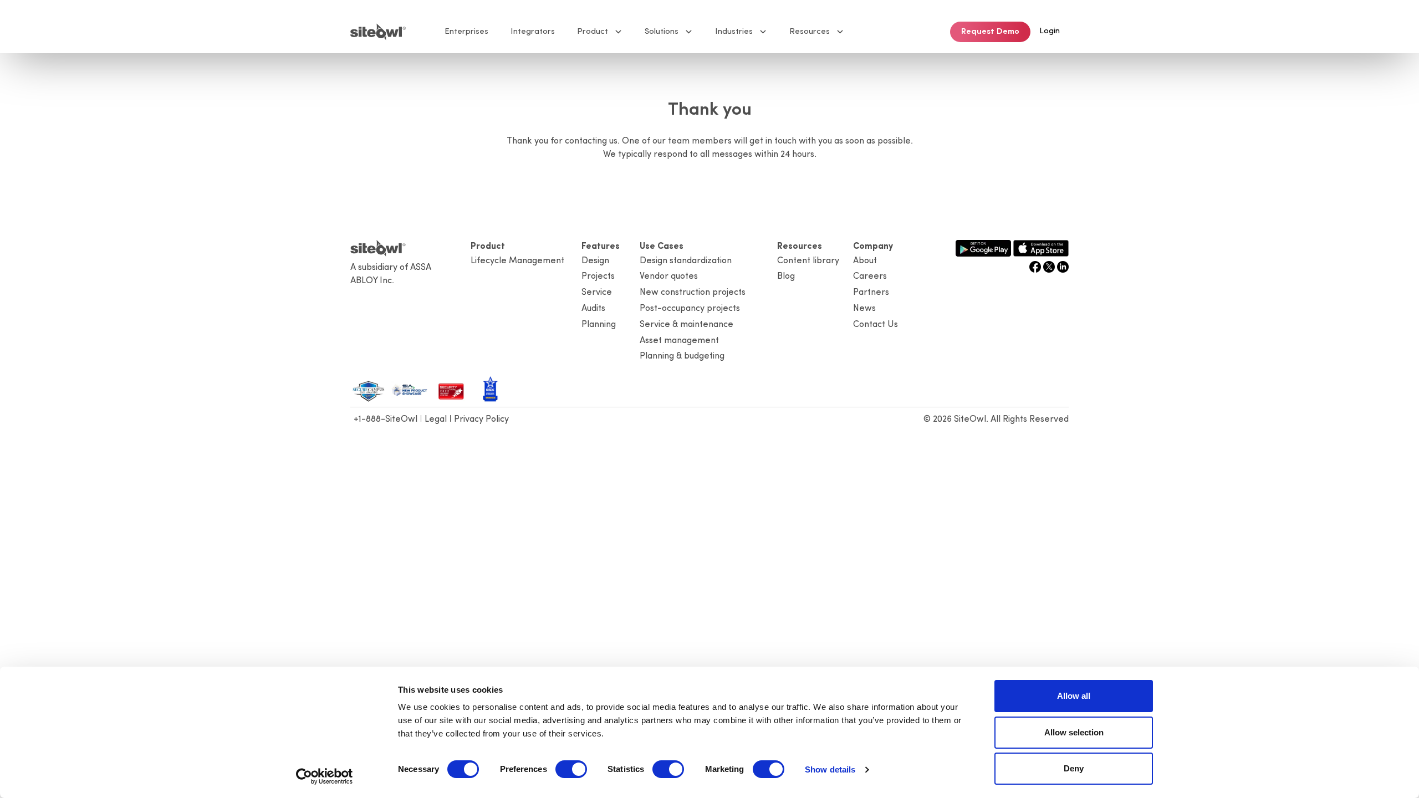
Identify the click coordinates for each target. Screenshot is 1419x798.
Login (1049, 31)
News (864, 308)
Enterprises (466, 32)
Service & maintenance (686, 324)
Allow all (1073, 695)
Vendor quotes (669, 276)
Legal (436, 419)
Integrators (533, 32)
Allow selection (1074, 732)
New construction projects (693, 292)
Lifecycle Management (517, 261)
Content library (808, 261)
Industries (734, 32)
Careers (870, 276)
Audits (593, 308)
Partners (871, 292)
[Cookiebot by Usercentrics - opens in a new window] (324, 776)
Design (595, 261)
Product (592, 32)
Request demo (990, 32)
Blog (786, 276)
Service (596, 292)
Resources (809, 32)
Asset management (679, 340)
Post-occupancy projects (690, 308)
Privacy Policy (481, 419)
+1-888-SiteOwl (385, 419)
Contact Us (875, 324)
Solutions (661, 32)
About (865, 261)
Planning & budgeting (682, 356)
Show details (830, 769)
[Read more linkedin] (1063, 266)
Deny (1074, 768)
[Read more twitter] (1050, 266)
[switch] (571, 769)
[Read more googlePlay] (983, 247)
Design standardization (686, 261)
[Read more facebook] (1036, 266)
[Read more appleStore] (1041, 247)
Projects (598, 276)
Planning (598, 324)
